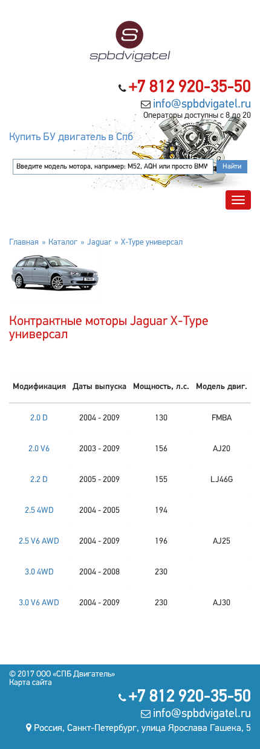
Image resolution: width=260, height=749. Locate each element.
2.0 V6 (39, 449)
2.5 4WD (39, 510)
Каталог (62, 242)
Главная (24, 242)
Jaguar (99, 242)
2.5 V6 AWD (39, 541)
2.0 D (39, 418)
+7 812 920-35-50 (190, 87)
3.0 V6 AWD (39, 603)
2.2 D (39, 479)
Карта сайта (30, 682)
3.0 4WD (39, 572)
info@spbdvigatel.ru (202, 104)
